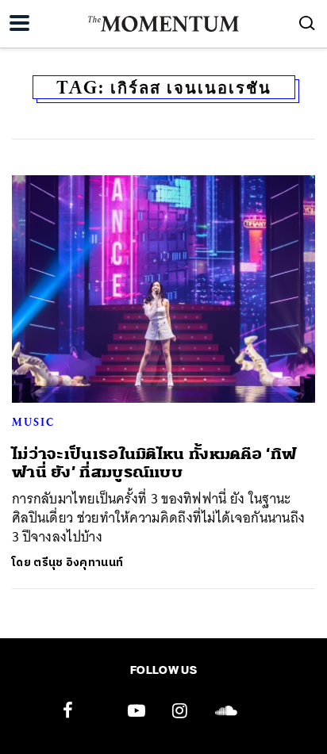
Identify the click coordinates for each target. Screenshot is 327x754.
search (307, 23)
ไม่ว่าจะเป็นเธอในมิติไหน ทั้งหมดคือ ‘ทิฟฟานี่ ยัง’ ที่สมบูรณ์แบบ (154, 463)
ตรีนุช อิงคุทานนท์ (78, 562)
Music (33, 422)
